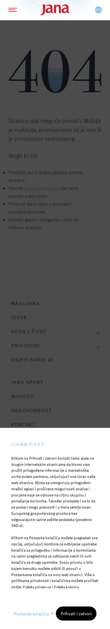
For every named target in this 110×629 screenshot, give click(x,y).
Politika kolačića (66, 587)
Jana (55, 10)
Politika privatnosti (37, 587)
